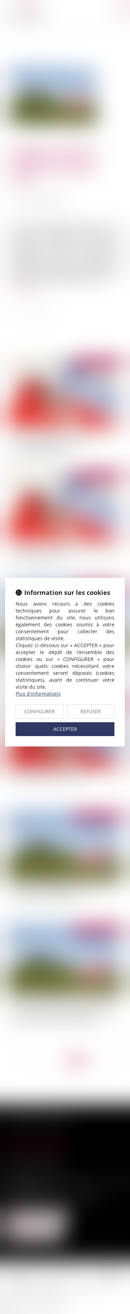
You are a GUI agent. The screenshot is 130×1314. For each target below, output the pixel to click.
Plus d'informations (38, 693)
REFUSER (90, 711)
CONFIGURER (39, 711)
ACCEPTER (65, 729)
